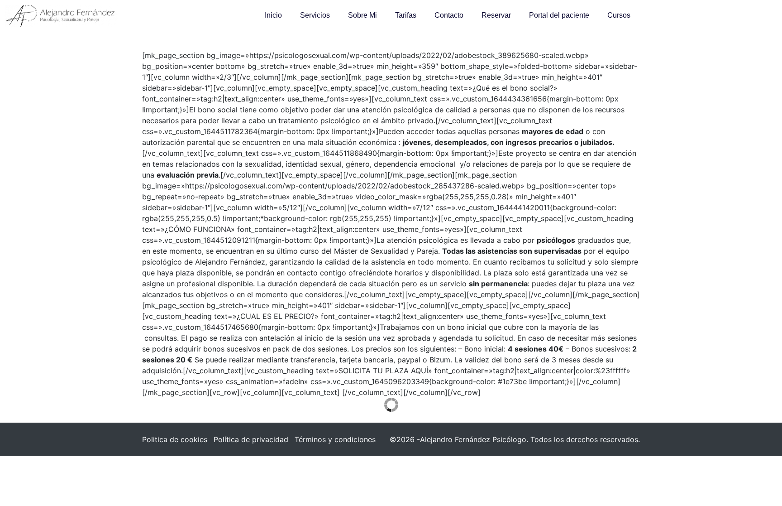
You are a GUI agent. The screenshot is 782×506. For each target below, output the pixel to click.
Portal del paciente (559, 15)
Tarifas (405, 15)
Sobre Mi (362, 15)
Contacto (448, 15)
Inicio (273, 15)
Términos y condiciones (335, 439)
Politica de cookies (174, 439)
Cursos (618, 15)
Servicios (315, 15)
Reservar (496, 15)
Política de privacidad (251, 439)
